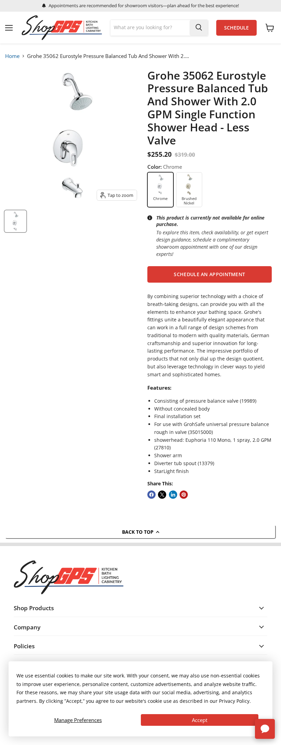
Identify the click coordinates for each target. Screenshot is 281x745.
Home (12, 55)
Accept (199, 720)
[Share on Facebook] (151, 494)
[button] (209, 274)
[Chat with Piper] (265, 729)
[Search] (199, 28)
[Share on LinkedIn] (173, 494)
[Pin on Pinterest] (184, 494)
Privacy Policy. (235, 701)
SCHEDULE (236, 28)
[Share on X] (162, 494)
